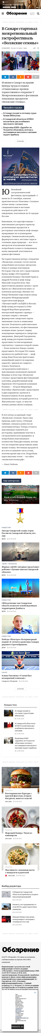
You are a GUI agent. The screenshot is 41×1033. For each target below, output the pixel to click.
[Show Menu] (3, 13)
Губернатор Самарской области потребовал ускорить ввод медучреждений (25, 894)
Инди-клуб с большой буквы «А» (20, 497)
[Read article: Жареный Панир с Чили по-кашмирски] (20, 819)
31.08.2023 (18, 801)
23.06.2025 (6, 48)
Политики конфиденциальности (21, 1017)
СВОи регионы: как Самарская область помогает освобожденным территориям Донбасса (19, 605)
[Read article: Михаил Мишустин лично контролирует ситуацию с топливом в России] (6, 919)
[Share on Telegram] (5, 77)
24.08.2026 (14, 500)
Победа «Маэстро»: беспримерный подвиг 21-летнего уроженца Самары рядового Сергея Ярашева (20, 642)
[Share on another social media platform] (35, 77)
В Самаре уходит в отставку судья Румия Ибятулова (24, 713)
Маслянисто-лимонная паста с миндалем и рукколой (20, 871)
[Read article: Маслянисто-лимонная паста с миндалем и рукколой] (20, 856)
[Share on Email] (28, 77)
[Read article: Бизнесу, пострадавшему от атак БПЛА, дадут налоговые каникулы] (6, 906)
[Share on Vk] (12, 77)
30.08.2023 (21, 875)
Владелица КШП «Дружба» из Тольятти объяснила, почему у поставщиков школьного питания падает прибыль (26, 743)
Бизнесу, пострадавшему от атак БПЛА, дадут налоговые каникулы (25, 907)
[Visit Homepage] (16, 13)
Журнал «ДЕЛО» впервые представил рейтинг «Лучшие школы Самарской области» (20, 569)
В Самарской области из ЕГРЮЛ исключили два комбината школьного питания (18, 121)
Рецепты (8, 790)
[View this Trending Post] (6, 875)
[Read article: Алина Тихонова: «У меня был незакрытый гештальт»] (20, 660)
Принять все (17, 1027)
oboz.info (8, 801)
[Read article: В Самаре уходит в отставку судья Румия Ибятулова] (8, 713)
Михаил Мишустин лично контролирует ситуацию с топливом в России (24, 919)
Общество (6, 527)
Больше (20, 141)
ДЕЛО (6, 500)
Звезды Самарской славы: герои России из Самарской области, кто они (19, 533)
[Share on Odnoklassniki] (20, 77)
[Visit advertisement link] (20, 4)
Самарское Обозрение (10, 681)
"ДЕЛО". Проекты (9, 564)
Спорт (7, 493)
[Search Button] (38, 13)
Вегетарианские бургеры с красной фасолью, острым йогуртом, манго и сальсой (18, 795)
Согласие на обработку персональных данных (19, 1010)
